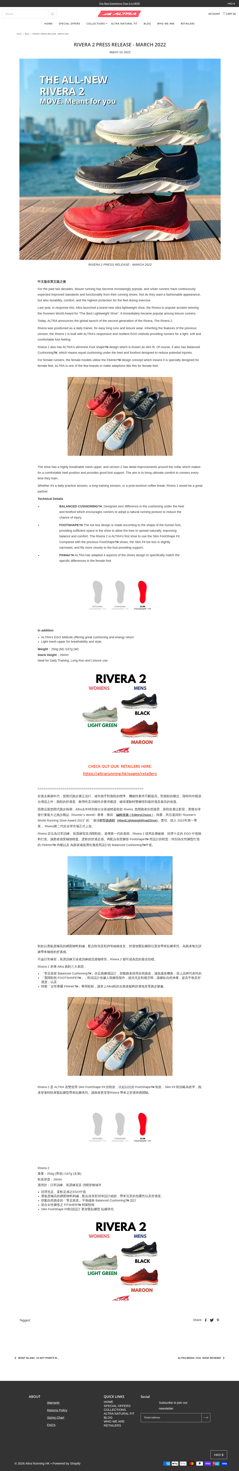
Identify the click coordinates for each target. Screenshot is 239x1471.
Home (19, 34)
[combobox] (29, 13)
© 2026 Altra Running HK (32, 1463)
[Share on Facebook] (205, 1319)
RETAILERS (188, 23)
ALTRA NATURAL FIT (124, 23)
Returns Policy (57, 1410)
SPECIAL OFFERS (69, 23)
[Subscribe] (205, 1417)
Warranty (53, 1402)
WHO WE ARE (166, 23)
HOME (48, 23)
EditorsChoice (141, 815)
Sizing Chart (55, 1417)
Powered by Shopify (66, 1463)
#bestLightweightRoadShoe (137, 820)
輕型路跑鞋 (107, 820)
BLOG (147, 23)
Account (214, 13)
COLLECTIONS (95, 23)
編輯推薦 (122, 815)
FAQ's (51, 1425)
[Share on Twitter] (212, 1319)
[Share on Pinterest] (218, 1319)
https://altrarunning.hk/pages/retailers (120, 773)
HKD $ (231, 3)
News (27, 34)
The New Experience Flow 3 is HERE (119, 3)
